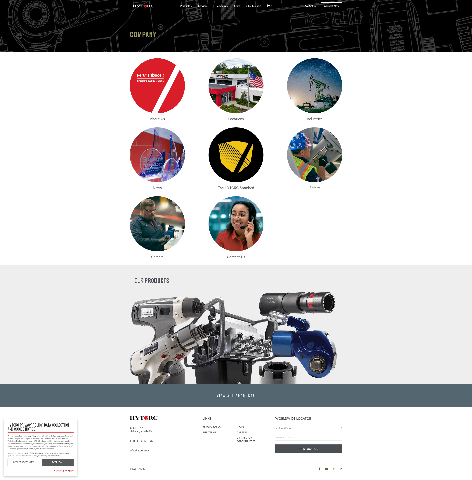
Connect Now (331, 6)
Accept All (58, 462)
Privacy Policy (212, 427)
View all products (236, 395)
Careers (242, 432)
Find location (308, 449)
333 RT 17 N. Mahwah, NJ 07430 (141, 429)
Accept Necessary (23, 462)
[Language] (269, 5)
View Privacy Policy (63, 470)
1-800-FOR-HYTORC (141, 441)
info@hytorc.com (139, 450)
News (240, 427)
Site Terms (209, 432)
